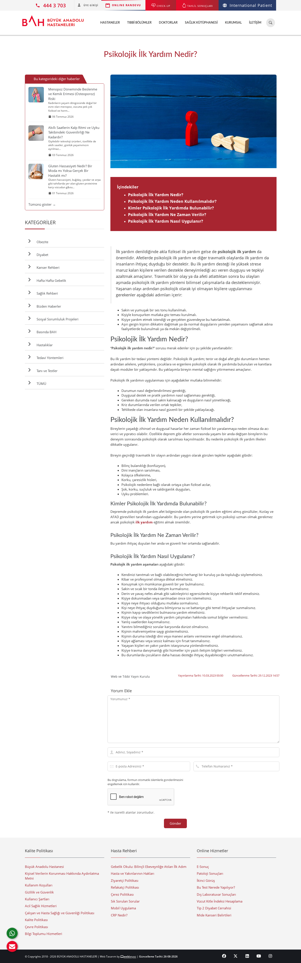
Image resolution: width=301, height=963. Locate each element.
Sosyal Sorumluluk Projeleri (56, 319)
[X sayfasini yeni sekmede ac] (236, 956)
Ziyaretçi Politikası (124, 880)
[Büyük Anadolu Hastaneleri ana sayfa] (53, 18)
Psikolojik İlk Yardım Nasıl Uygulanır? (165, 221)
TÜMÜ (40, 383)
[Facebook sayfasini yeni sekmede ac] (224, 956)
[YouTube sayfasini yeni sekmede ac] (259, 956)
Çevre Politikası (36, 927)
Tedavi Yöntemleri (49, 357)
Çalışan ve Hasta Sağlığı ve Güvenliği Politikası (59, 913)
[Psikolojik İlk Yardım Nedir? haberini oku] (193, 121)
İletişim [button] (255, 22)
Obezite (41, 242)
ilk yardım (144, 522)
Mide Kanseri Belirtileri (214, 915)
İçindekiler (127, 187)
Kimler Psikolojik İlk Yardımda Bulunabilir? (171, 208)
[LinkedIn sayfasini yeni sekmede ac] (247, 956)
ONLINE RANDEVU (126, 5)
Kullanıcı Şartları (37, 899)
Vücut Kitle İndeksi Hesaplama (219, 901)
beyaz (130, 956)
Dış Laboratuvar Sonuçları (216, 894)
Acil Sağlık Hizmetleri (41, 906)
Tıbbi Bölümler (139, 22)
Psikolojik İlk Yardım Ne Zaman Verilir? (167, 214)
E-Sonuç (203, 866)
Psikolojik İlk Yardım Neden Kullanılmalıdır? (172, 201)
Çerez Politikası (122, 894)
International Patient (251, 5)
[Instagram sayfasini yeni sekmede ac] (270, 956)
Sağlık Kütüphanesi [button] (201, 22)
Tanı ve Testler (46, 371)
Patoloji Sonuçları (210, 873)
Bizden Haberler (48, 306)
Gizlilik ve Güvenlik (39, 892)
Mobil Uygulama (123, 908)
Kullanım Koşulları (38, 885)
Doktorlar (168, 22)
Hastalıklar (44, 345)
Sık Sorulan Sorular (125, 901)
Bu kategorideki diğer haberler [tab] (57, 79)
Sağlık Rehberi (46, 293)
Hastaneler (110, 22)
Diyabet (41, 254)
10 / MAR (275, 121)
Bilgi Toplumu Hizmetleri (43, 933)
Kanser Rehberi (47, 267)
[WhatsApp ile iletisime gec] (12, 933)
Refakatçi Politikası (125, 887)
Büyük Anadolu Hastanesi (44, 866)
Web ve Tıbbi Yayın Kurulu (130, 676)
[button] (12, 946)
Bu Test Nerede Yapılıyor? (216, 887)
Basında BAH (45, 332)
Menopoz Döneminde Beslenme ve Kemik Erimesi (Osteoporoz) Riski (72, 94)
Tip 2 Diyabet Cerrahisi (214, 908)
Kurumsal (233, 22)
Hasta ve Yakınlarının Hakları (132, 873)
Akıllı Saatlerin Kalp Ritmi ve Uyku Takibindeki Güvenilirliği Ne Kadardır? (73, 132)
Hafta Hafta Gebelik (50, 280)
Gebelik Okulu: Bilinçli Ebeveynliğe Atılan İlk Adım (148, 866)
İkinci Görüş (206, 880)
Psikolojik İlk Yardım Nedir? (155, 194)
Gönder (175, 823)
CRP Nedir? (119, 915)
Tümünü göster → (42, 204)
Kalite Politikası (36, 920)
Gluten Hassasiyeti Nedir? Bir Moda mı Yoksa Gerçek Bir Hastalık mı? (70, 171)
